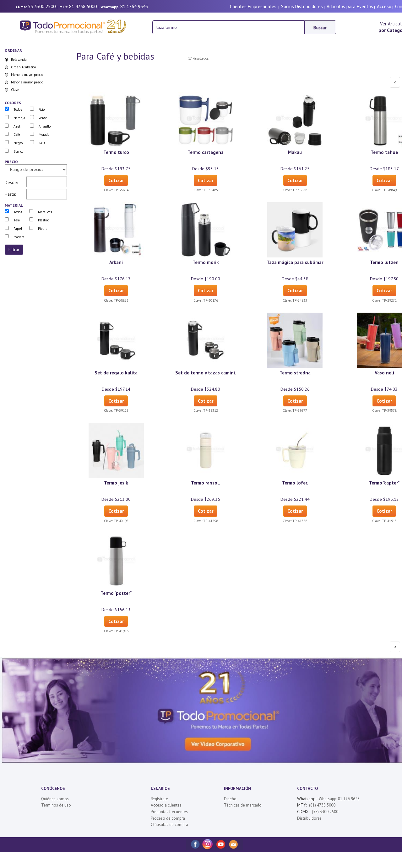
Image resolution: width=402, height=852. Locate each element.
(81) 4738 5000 (322, 805)
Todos (18, 109)
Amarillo (45, 126)
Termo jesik (116, 483)
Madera (19, 237)
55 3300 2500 (42, 6)
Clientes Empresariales (253, 6)
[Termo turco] (116, 119)
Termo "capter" (384, 483)
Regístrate (159, 799)
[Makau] (295, 119)
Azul (17, 126)
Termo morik (206, 262)
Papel (18, 228)
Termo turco (116, 152)
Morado (44, 134)
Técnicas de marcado (243, 805)
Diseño (230, 799)
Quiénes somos (55, 799)
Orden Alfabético (23, 67)
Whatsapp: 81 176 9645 (339, 799)
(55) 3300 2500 (325, 811)
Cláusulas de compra (169, 824)
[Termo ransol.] (205, 450)
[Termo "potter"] (116, 560)
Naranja (19, 118)
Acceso (384, 6)
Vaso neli (384, 373)
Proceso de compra (168, 818)
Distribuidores (309, 818)
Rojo (42, 109)
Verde (43, 118)
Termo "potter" (116, 593)
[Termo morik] (205, 229)
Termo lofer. (295, 483)
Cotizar (116, 180)
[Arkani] (116, 229)
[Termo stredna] (295, 339)
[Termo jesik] (116, 450)
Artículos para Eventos (350, 6)
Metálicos (45, 212)
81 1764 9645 (134, 6)
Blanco (18, 151)
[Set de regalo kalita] (116, 339)
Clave (15, 89)
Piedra (42, 228)
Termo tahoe (384, 152)
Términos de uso (56, 805)
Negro (18, 143)
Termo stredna (295, 373)
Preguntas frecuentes (169, 811)
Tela (17, 220)
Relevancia (19, 59)
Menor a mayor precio (27, 74)
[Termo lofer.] (295, 450)
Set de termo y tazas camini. (205, 373)
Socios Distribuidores (302, 6)
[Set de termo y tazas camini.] (205, 339)
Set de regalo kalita (116, 373)
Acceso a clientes (166, 805)
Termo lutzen (384, 262)
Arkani (116, 262)
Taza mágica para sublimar (295, 262)
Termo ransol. (205, 483)
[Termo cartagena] (205, 119)
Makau (295, 152)
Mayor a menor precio (27, 82)
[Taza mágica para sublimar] (295, 229)
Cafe (17, 134)
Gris (42, 143)
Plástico (43, 220)
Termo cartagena (205, 152)
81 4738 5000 (83, 6)
